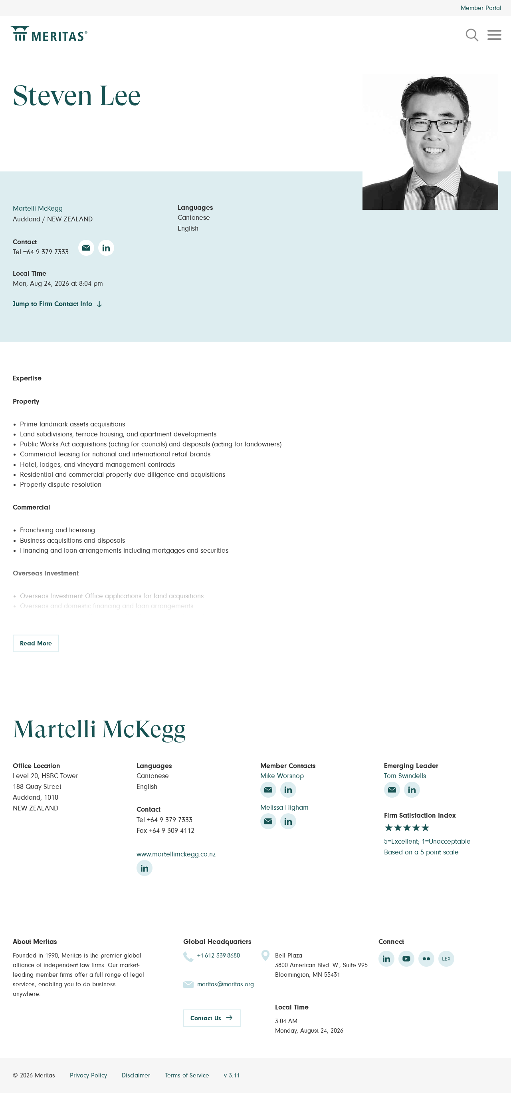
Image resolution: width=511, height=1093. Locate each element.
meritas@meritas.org (225, 984)
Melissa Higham (284, 807)
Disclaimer (137, 1075)
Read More (36, 643)
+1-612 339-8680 (218, 955)
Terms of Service (188, 1075)
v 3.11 (232, 1075)
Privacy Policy (89, 1075)
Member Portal (481, 8)
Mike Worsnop (282, 776)
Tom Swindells (405, 776)
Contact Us (205, 1018)
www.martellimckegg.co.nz (176, 854)
